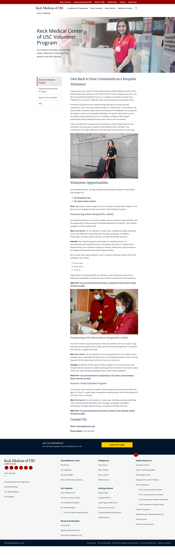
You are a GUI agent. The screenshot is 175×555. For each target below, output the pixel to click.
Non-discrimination (104, 543)
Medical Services (103, 480)
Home (39, 13)
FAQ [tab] (40, 103)
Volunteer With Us (104, 498)
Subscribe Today (117, 444)
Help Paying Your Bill (143, 475)
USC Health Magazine (11, 492)
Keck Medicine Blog (11, 487)
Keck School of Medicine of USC (71, 535)
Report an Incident (164, 543)
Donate (122, 2)
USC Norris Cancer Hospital (85, 201)
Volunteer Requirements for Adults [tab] (48, 90)
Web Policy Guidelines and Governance (125, 543)
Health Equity (112, 2)
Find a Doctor (102, 465)
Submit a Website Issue (148, 543)
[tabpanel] (104, 254)
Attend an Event (103, 517)
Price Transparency (142, 485)
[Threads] (31, 468)
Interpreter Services (142, 465)
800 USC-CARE (99, 2)
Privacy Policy (91, 543)
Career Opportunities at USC (108, 503)
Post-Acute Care (141, 519)
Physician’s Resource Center (70, 530)
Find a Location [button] (96, 8)
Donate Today (103, 493)
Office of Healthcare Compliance (72, 480)
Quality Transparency (143, 509)
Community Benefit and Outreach (109, 513)
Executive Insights (67, 475)
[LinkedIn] (21, 468)
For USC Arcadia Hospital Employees (76, 513)
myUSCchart (132, 2)
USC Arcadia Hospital (68, 508)
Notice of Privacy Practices (145, 524)
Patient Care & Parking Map (145, 470)
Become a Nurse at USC (106, 508)
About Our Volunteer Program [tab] (47, 81)
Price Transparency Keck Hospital (150, 490)
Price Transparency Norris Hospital (151, 495)
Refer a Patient (65, 2)
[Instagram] (26, 468)
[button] (136, 7)
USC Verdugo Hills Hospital (70, 503)
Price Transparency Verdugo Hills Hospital (153, 500)
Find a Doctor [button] (110, 8)
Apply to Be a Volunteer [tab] (48, 97)
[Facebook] (6, 468)
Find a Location (103, 475)
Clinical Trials (65, 525)
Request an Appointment (83, 2)
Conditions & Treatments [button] (77, 8)
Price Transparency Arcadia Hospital (151, 504)
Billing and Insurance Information (147, 480)
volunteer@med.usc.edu (85, 426)
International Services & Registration (17, 482)
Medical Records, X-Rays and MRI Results (150, 514)
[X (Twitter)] (11, 468)
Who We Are (65, 465)
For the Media (9, 497)
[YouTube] (16, 468)
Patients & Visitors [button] (125, 8)
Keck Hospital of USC (82, 198)
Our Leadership (66, 470)
